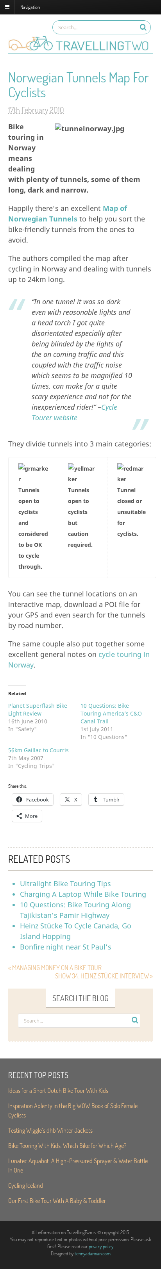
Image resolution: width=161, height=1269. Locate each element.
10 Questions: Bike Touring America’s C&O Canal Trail (111, 713)
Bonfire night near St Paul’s (65, 946)
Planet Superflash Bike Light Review (37, 709)
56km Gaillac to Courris (38, 750)
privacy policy (101, 1246)
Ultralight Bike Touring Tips (65, 883)
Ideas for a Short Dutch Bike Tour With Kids (58, 1090)
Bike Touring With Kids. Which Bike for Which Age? (67, 1145)
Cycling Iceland (25, 1185)
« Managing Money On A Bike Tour (55, 967)
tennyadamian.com (93, 1253)
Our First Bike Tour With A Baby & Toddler (57, 1200)
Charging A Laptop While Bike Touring (83, 894)
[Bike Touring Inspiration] (80, 49)
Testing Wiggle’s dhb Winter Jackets (50, 1130)
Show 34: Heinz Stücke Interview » (104, 975)
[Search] (143, 27)
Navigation (30, 6)
